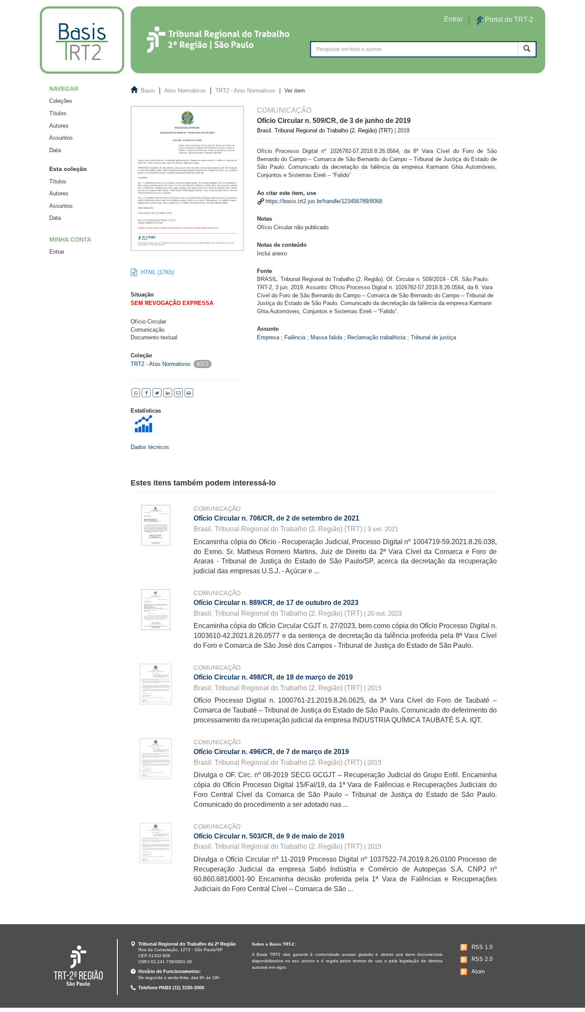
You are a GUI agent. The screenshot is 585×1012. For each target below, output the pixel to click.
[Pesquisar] (527, 49)
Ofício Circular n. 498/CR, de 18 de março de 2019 (273, 677)
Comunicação (217, 508)
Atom (478, 971)
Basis (148, 90)
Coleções (60, 101)
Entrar (56, 252)
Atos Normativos (185, 90)
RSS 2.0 (482, 959)
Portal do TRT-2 (508, 19)
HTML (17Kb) (156, 272)
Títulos (57, 113)
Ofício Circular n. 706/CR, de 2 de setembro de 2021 (276, 518)
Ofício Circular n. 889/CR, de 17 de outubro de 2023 (276, 602)
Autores (59, 126)
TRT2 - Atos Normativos (245, 90)
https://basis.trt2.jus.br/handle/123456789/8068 (324, 201)
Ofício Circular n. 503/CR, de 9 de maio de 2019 (269, 836)
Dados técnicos (150, 447)
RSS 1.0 (482, 947)
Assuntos (61, 138)
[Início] (82, 40)
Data (55, 150)
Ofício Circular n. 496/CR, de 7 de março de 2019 (271, 751)
